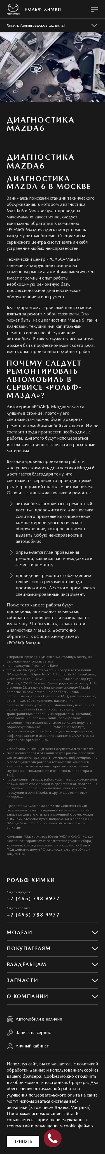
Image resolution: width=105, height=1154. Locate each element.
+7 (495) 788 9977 (33, 898)
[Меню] (94, 9)
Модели (19, 932)
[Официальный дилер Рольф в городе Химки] (13, 9)
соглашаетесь (59, 1064)
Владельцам (26, 964)
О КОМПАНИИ (27, 996)
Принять (22, 1141)
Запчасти (22, 980)
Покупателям (29, 948)
